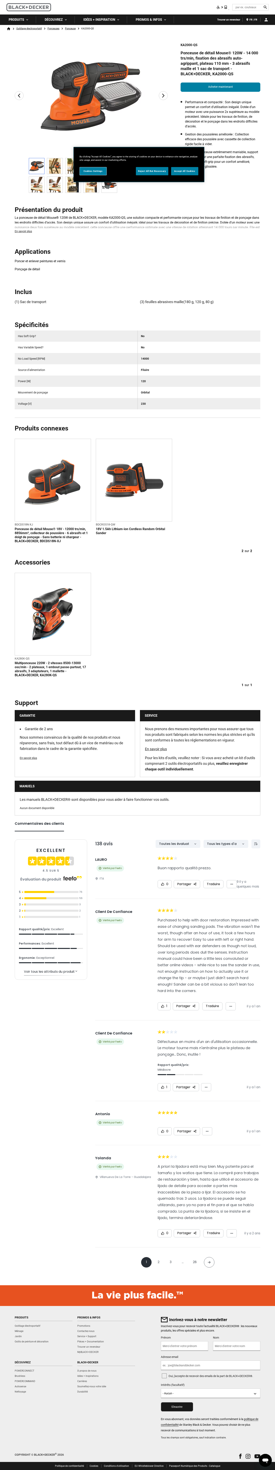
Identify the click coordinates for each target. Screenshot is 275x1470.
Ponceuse (70, 28)
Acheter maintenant (220, 86)
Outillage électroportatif (29, 28)
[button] (240, 1456)
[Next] (163, 95)
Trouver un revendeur (228, 19)
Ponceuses (53, 28)
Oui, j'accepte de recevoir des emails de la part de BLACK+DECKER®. (211, 1376)
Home (9, 29)
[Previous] (19, 95)
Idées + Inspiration (99, 20)
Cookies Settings (93, 171)
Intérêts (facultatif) (173, 1384)
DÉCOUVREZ (54, 20)
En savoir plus (23, 231)
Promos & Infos (149, 20)
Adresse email (169, 1357)
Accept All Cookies (184, 171)
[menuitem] (18, 19)
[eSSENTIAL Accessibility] (222, 7)
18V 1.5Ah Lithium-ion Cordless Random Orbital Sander (130, 531)
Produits (16, 20)
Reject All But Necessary (152, 171)
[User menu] (266, 19)
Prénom (166, 1337)
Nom (216, 1337)
